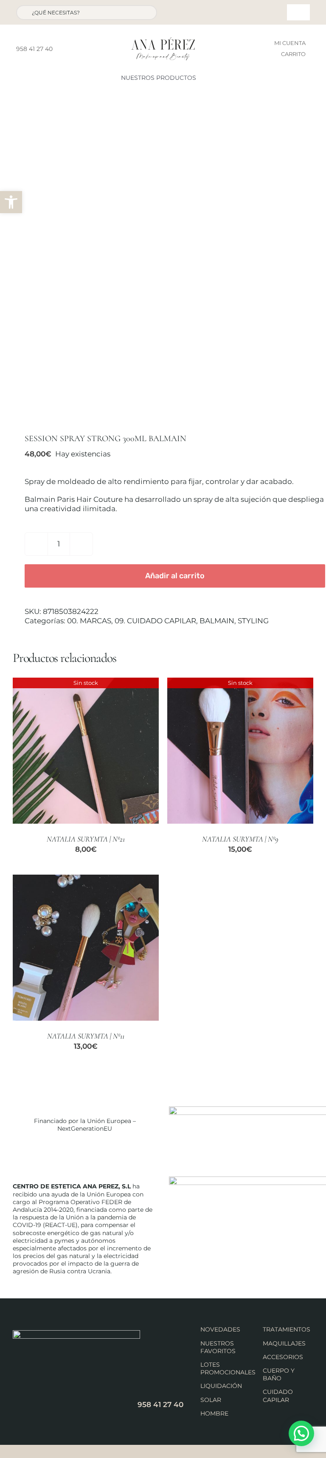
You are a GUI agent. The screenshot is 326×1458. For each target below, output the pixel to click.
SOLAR (210, 1400)
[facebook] (61, 48)
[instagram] (75, 48)
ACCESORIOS (283, 1357)
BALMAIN (217, 620)
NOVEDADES (220, 1329)
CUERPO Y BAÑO (279, 1374)
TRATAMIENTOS (286, 1329)
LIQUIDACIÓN (221, 1386)
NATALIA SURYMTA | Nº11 (85, 1036)
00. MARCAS (89, 620)
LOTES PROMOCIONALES (228, 1368)
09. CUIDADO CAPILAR (155, 620)
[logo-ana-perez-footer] (76, 1333)
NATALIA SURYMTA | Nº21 (86, 839)
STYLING (253, 620)
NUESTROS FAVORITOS (218, 1347)
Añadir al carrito (175, 575)
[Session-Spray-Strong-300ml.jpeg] (163, 262)
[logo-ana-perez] (163, 41)
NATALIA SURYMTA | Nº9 (240, 839)
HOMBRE (214, 1413)
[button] (11, 202)
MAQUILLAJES (284, 1343)
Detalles (85, 752)
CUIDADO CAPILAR (278, 1395)
